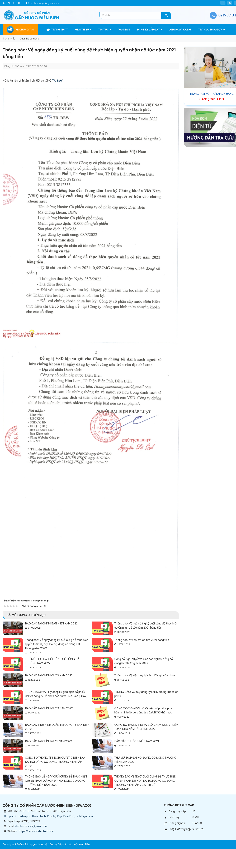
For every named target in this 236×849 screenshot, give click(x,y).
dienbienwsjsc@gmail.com (44, 3)
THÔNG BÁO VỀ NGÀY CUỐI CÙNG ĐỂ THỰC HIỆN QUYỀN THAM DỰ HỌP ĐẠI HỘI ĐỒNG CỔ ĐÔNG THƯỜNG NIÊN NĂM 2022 (56, 781)
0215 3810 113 (13, 3)
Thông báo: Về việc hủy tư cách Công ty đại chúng (145, 675)
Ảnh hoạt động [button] (180, 29)
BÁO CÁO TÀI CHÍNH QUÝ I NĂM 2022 (48, 741)
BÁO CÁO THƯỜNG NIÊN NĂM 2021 (136, 741)
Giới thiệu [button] (82, 29)
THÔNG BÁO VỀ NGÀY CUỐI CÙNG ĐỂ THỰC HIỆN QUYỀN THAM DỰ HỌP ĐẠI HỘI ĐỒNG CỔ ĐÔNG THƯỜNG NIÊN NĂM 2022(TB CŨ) (145, 781)
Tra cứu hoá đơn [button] (210, 29)
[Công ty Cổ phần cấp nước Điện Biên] (31, 15)
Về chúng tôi (24, 29)
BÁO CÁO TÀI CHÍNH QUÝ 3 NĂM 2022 (49, 675)
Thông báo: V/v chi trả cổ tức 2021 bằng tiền (141, 640)
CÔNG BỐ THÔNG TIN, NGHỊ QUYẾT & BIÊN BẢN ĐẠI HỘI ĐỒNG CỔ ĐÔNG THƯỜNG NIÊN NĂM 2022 (55, 762)
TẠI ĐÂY (57, 80)
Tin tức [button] (104, 29)
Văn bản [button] (124, 29)
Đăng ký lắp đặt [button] (149, 29)
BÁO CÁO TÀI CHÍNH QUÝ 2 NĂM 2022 (49, 708)
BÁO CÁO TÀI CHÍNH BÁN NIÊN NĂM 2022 (51, 623)
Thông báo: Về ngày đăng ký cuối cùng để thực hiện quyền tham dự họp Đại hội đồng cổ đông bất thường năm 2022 (56, 644)
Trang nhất (59, 29)
